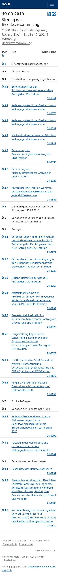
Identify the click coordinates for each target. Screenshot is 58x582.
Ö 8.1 (5, 416)
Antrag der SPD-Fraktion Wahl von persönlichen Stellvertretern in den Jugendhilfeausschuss (32, 191)
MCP (46, 540)
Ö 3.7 (5, 188)
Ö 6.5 (5, 315)
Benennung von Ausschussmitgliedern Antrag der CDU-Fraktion (31, 154)
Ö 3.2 (5, 105)
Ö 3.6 (5, 169)
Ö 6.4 (5, 293)
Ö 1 (4, 64)
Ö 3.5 (5, 150)
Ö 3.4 (5, 135)
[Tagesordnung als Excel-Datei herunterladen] (3, 55)
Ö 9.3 (5, 510)
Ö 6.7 (5, 360)
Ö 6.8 (5, 382)
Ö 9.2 (5, 480)
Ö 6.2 (5, 259)
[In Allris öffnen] (54, 14)
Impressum (26, 544)
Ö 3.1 (5, 86)
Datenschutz (9, 544)
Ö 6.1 (5, 236)
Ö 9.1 (5, 469)
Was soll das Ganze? (14, 540)
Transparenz (34, 540)
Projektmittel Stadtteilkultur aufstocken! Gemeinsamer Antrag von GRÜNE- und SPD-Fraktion (34, 319)
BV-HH (6, 4)
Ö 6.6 (5, 334)
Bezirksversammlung (17, 43)
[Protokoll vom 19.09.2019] (49, 14)
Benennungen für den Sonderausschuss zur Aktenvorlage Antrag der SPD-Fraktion (32, 90)
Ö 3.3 (5, 120)
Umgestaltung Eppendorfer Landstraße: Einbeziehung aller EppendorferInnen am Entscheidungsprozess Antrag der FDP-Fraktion (32, 341)
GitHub (39, 556)
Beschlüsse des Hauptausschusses (32, 469)
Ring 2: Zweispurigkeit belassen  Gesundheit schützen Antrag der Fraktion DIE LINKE (31, 386)
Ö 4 (4, 206)
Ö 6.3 (5, 278)
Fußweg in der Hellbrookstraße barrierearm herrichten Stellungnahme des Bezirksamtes (31, 446)
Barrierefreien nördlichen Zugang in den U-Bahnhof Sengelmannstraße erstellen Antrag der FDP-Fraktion (33, 262)
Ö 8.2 (5, 442)
